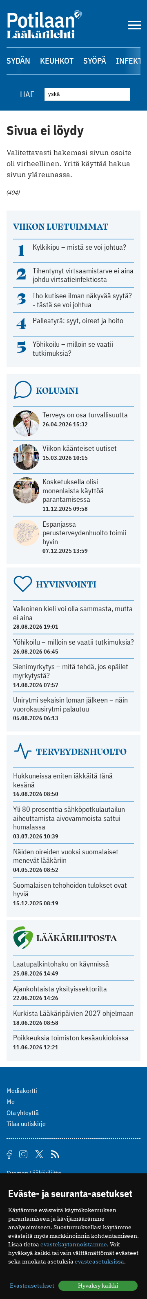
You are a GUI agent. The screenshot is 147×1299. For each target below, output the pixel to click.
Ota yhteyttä (23, 1112)
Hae (27, 94)
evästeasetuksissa (99, 1261)
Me (11, 1101)
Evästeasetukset (32, 1285)
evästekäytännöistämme (73, 1244)
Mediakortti (22, 1090)
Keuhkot (57, 60)
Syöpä (94, 60)
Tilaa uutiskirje (26, 1123)
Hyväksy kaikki (98, 1285)
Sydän (18, 60)
